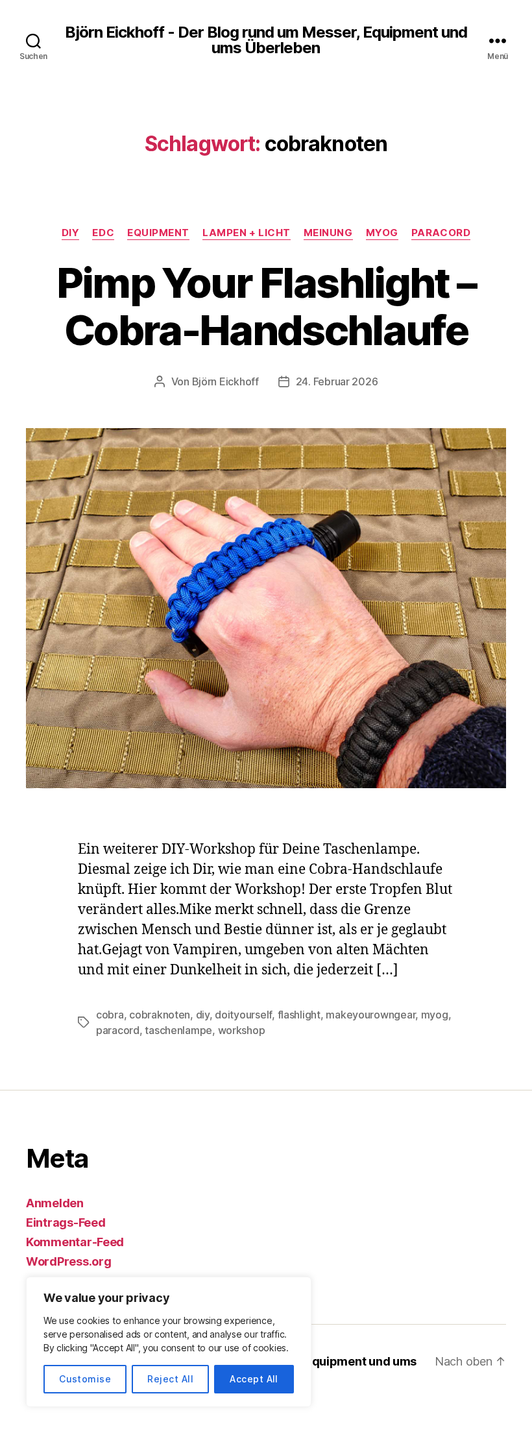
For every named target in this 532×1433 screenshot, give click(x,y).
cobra (110, 1014)
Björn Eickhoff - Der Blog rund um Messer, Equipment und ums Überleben (266, 40)
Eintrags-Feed (66, 1222)
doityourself (243, 1014)
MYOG (382, 233)
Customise (85, 1378)
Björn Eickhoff (225, 381)
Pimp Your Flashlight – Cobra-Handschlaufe (266, 306)
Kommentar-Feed (75, 1242)
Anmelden (55, 1203)
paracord (117, 1030)
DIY (71, 233)
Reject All (170, 1378)
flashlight (299, 1014)
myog (434, 1014)
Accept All (254, 1378)
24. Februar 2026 (337, 381)
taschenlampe (178, 1030)
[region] (168, 1342)
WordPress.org (69, 1261)
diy (203, 1014)
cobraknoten (159, 1014)
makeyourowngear (370, 1014)
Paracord (440, 233)
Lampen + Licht (246, 233)
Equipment (158, 233)
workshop (241, 1030)
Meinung (328, 233)
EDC (103, 233)
